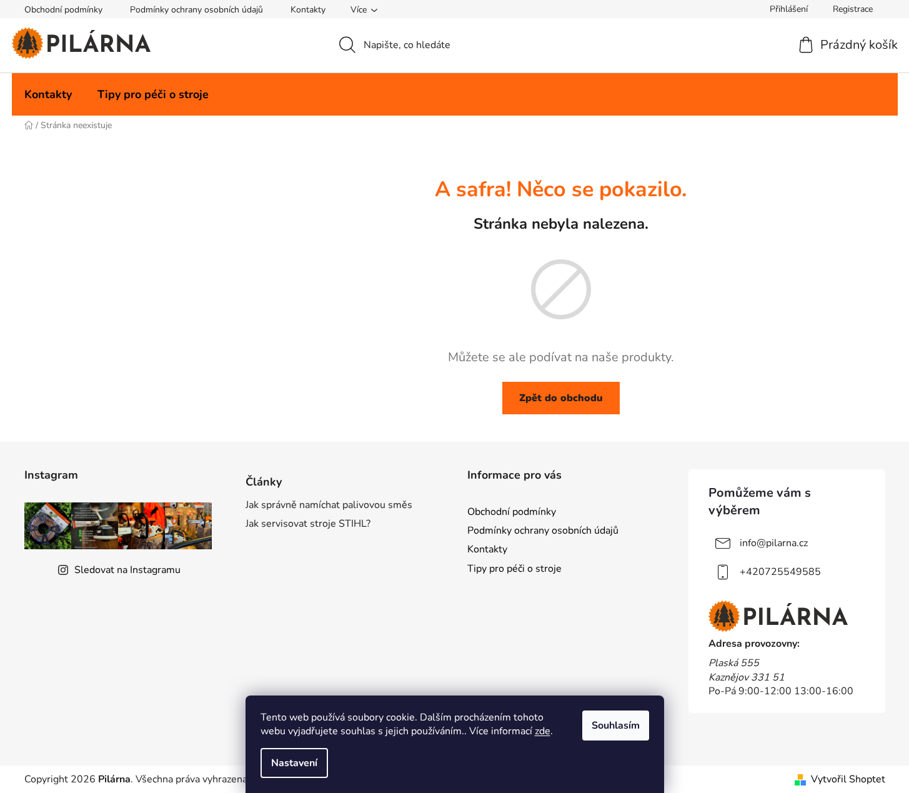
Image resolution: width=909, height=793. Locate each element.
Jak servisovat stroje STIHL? (308, 524)
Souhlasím (616, 725)
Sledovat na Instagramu (127, 570)
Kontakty (308, 10)
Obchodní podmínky (63, 10)
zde (542, 731)
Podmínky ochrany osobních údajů (196, 10)
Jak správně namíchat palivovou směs (329, 505)
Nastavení (294, 763)
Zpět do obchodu (561, 398)
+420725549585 (780, 572)
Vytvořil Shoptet (848, 779)
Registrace (853, 9)
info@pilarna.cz (774, 543)
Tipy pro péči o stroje (514, 569)
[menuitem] (48, 94)
